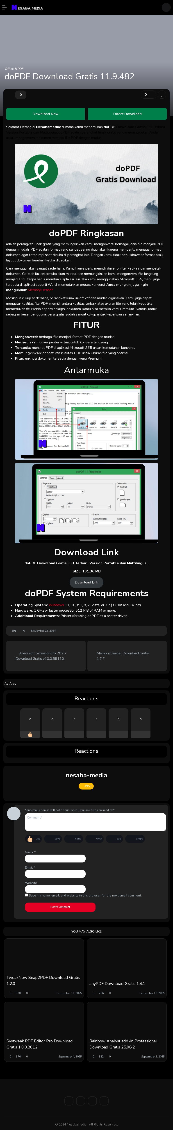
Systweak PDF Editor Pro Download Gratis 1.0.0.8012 (40, 1044)
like (38, 838)
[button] (6, 7)
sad (119, 838)
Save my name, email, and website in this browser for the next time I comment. (85, 895)
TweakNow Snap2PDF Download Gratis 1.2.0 (43, 980)
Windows (57, 605)
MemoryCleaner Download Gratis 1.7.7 (123, 656)
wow (99, 838)
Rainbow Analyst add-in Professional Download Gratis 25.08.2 (123, 1044)
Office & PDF (14, 69)
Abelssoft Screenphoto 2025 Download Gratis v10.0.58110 (41, 656)
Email (30, 867)
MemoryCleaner (40, 290)
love (57, 838)
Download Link (86, 582)
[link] (162, 95)
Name (30, 852)
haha (78, 838)
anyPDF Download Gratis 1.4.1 (117, 983)
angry (139, 838)
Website (31, 883)
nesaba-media (86, 775)
